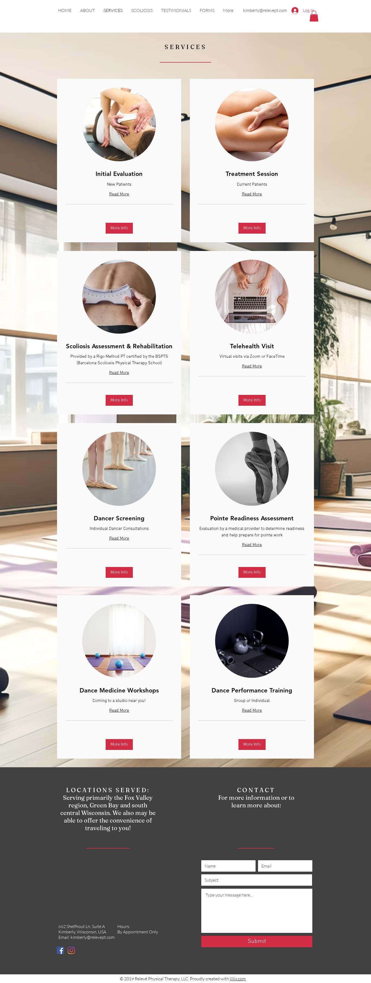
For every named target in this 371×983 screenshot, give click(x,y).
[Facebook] (60, 950)
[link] (119, 174)
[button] (314, 16)
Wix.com (238, 978)
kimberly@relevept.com (265, 10)
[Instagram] (71, 950)
